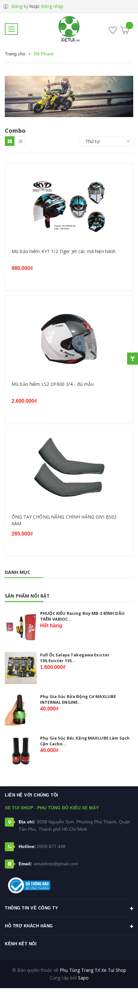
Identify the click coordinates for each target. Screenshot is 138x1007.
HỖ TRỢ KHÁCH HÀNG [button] (29, 926)
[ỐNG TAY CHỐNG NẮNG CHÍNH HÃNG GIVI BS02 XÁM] (69, 472)
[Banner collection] (69, 96)
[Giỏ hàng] (124, 30)
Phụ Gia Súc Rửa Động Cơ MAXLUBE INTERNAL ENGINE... (78, 699)
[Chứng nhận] (29, 885)
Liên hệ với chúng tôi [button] (31, 795)
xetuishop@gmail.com (55, 863)
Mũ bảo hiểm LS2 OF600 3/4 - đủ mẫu (53, 384)
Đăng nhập (52, 6)
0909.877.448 (51, 846)
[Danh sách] (20, 141)
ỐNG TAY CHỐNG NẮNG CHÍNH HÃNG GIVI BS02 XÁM (64, 520)
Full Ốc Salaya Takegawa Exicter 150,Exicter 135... (74, 657)
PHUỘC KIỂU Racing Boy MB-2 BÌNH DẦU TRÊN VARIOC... (82, 616)
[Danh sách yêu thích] (112, 31)
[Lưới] (9, 141)
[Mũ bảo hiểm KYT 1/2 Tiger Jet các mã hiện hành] (69, 207)
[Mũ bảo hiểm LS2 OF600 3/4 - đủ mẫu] (69, 339)
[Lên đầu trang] (115, 993)
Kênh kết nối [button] (21, 943)
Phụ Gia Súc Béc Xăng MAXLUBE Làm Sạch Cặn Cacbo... (85, 741)
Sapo (83, 978)
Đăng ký (20, 6)
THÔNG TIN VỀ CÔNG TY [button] (31, 908)
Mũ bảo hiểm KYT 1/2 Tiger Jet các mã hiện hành (64, 251)
